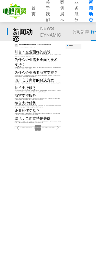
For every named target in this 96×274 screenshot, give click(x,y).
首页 (33, 11)
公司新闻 (80, 31)
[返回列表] (37, 128)
